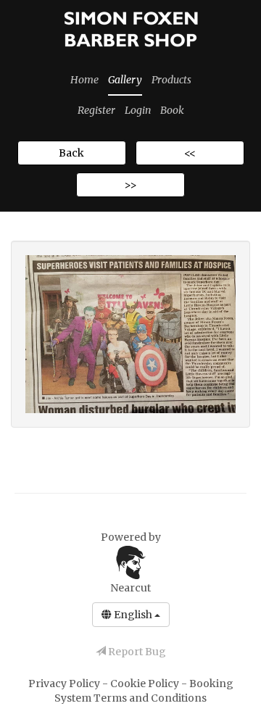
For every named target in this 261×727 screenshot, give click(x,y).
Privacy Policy (65, 683)
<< (190, 152)
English (133, 614)
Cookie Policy (145, 683)
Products (171, 79)
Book (172, 110)
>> (130, 184)
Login (138, 110)
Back (71, 152)
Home (84, 79)
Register (96, 110)
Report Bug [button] (136, 651)
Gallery (125, 79)
